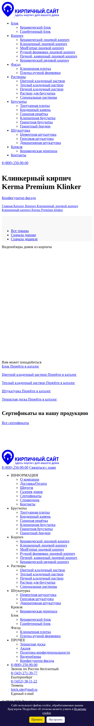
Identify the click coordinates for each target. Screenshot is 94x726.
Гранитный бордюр (35, 533)
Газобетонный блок (35, 624)
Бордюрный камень (35, 516)
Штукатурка (12, 391)
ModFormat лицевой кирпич (42, 549)
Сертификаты (31, 496)
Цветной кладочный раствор (25, 375)
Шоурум (26, 488)
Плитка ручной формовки (40, 636)
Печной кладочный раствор (41, 578)
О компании (29, 479)
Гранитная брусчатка (36, 529)
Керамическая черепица (38, 611)
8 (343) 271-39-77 (24, 673)
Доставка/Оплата (33, 483)
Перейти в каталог (24, 366)
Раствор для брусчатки (37, 582)
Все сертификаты (15, 423)
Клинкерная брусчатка (37, 525)
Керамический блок (35, 619)
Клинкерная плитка (35, 632)
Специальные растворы (38, 586)
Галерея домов (31, 492)
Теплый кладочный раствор (24, 383)
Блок (6, 366)
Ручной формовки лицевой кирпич (47, 553)
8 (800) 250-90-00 (15, 163)
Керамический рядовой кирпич (44, 562)
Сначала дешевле (24, 239)
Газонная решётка (34, 521)
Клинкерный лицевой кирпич (43, 545)
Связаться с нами (42, 467)
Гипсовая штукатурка (37, 599)
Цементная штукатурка (38, 595)
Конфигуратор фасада (19, 198)
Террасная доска (15, 399)
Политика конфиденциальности (45, 652)
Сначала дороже (23, 235)
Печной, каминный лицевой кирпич (48, 558)
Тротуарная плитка (35, 512)
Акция (25, 648)
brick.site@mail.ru (24, 689)
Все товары (20, 231)
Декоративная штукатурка (40, 603)
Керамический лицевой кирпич (44, 541)
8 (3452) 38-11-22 (24, 681)
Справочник (29, 500)
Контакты (27, 504)
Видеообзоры (30, 656)
